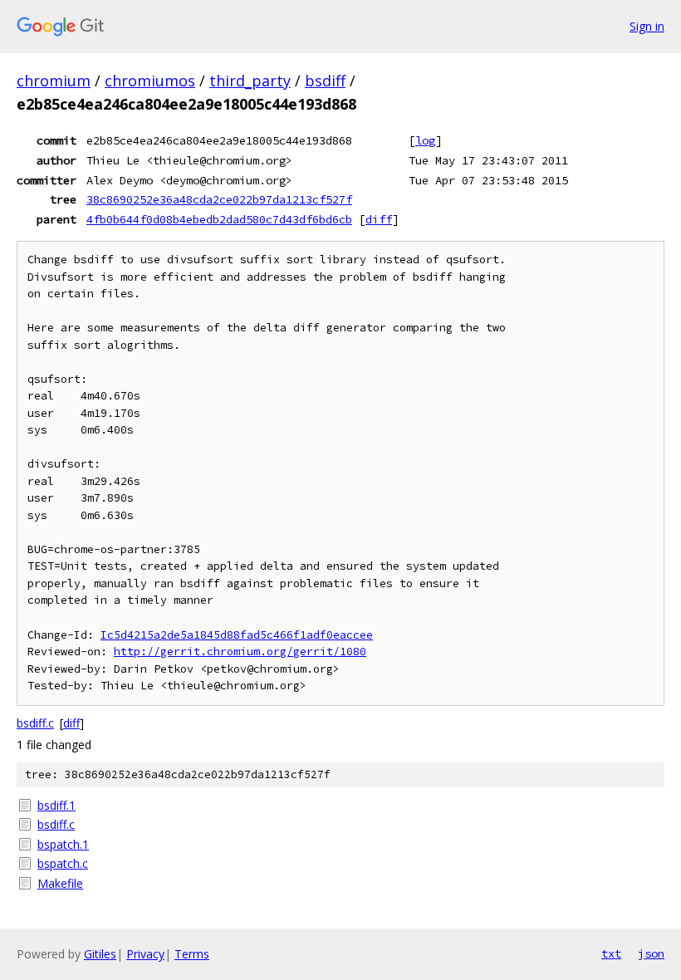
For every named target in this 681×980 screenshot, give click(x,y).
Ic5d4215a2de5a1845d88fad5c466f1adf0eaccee (236, 635)
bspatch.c (62, 863)
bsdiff (325, 81)
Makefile (60, 883)
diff (378, 219)
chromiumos (150, 81)
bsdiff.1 (56, 805)
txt (611, 953)
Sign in (647, 26)
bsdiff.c (35, 723)
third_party (250, 81)
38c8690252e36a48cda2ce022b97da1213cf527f (219, 199)
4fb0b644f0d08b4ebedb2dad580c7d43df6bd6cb (219, 219)
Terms (191, 954)
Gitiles (100, 954)
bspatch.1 (63, 844)
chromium (54, 81)
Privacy (145, 954)
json (651, 953)
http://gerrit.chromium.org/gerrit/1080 (240, 651)
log (425, 140)
